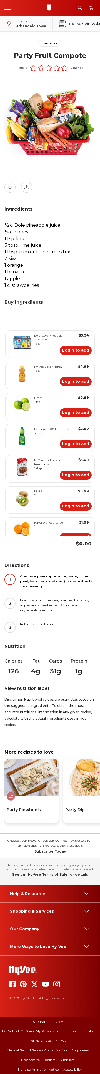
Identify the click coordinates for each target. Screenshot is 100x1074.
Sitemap (39, 1021)
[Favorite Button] (10, 187)
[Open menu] (7, 7)
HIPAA (60, 1040)
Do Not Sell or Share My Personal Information (39, 1031)
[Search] (80, 7)
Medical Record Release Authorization (37, 1050)
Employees (80, 1050)
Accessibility (72, 1069)
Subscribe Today (50, 851)
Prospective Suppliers (38, 1060)
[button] (33, 68)
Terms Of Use (40, 1040)
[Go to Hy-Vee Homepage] (50, 7)
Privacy (57, 1021)
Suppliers (67, 1060)
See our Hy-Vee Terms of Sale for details (50, 874)
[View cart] (91, 8)
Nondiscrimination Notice (38, 1069)
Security (86, 1031)
